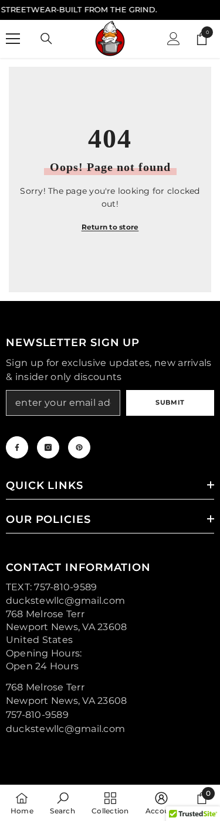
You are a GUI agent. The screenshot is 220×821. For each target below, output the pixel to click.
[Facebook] (17, 447)
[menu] (13, 39)
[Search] (46, 39)
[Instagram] (48, 447)
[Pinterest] (79, 447)
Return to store (110, 227)
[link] (62, 803)
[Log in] (173, 38)
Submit (169, 402)
